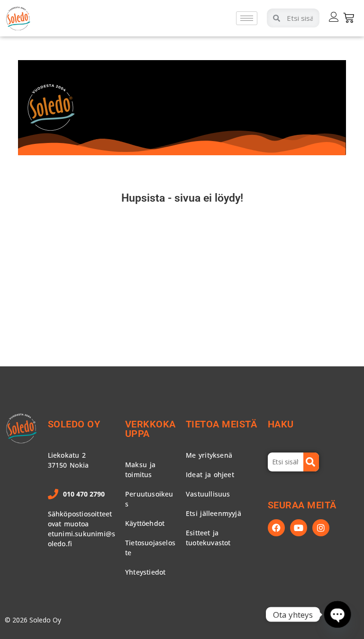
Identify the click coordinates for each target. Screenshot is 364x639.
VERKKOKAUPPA (150, 428)
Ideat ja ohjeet (210, 474)
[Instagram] (320, 527)
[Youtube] (298, 527)
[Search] (311, 462)
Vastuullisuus (208, 493)
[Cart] (348, 17)
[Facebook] (276, 527)
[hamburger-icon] (246, 18)
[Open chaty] (337, 614)
